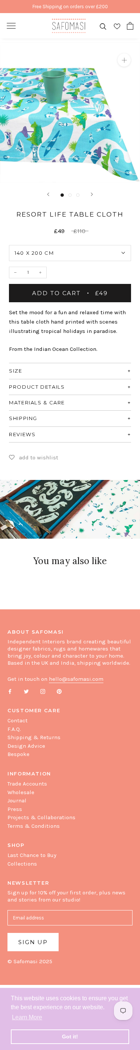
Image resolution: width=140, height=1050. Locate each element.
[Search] (103, 26)
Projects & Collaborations (41, 817)
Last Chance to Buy (31, 855)
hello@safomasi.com (76, 679)
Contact (17, 720)
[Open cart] (130, 26)
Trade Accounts (27, 783)
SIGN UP (33, 942)
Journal (17, 800)
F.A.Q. (14, 729)
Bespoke (18, 754)
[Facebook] (9, 691)
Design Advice (26, 746)
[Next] (92, 194)
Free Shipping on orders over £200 (70, 6)
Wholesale (20, 792)
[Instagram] (42, 691)
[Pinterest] (59, 691)
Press (14, 809)
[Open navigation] (11, 25)
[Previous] (48, 194)
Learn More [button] (27, 1017)
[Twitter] (26, 691)
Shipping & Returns (33, 737)
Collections (22, 863)
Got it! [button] (70, 1037)
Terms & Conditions (33, 826)
